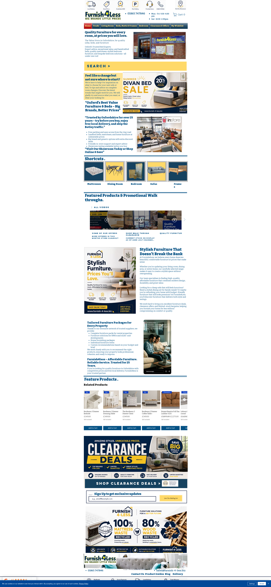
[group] (135, 410)
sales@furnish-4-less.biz (170, 570)
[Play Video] (107, 220)
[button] (180, 14)
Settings (252, 584)
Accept (262, 584)
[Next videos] (184, 219)
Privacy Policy (83, 584)
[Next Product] (184, 399)
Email (90, 494)
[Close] (268, 583)
